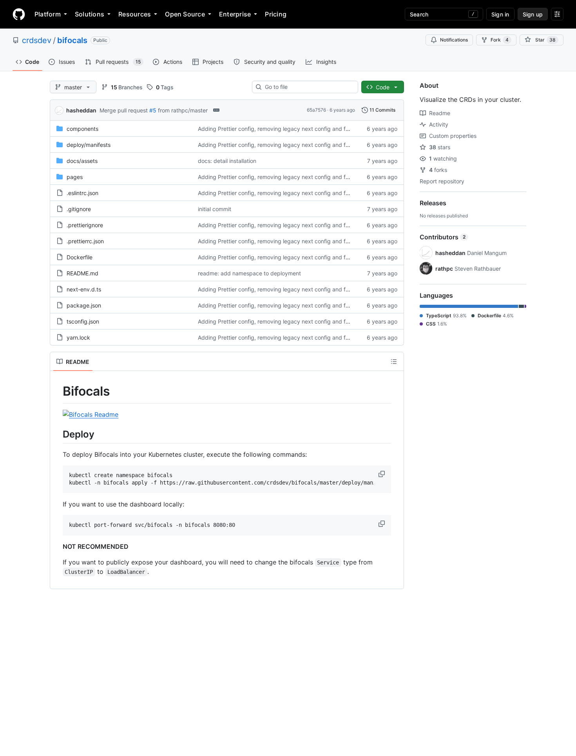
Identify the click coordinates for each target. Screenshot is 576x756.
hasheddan (81, 110)
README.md (82, 273)
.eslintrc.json (82, 193)
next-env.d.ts (84, 289)
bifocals (72, 40)
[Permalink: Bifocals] (57, 391)
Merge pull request (124, 110)
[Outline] (393, 361)
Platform (47, 14)
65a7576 (316, 110)
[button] (382, 473)
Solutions (89, 14)
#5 (152, 110)
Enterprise (235, 14)
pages (75, 177)
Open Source (185, 14)
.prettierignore (85, 225)
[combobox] (308, 87)
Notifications (454, 40)
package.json (84, 305)
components (82, 128)
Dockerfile (79, 257)
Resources (134, 14)
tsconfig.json (83, 321)
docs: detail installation (227, 160)
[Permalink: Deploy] (57, 434)
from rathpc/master (183, 110)
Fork (500, 40)
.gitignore (79, 209)
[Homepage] (19, 14)
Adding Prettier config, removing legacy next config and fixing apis (284, 128)
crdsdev (36, 40)
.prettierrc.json (85, 241)
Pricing (275, 14)
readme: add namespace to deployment (249, 273)
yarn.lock (78, 337)
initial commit (214, 209)
